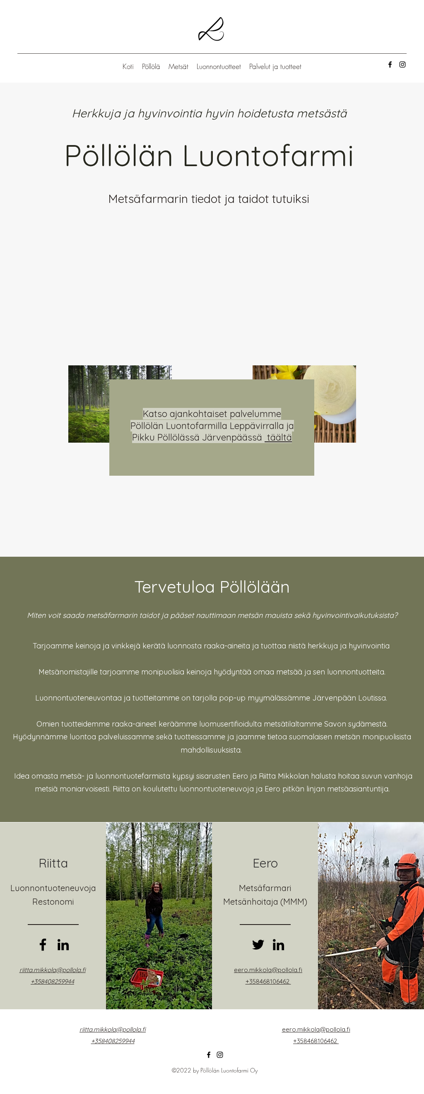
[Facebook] (43, 945)
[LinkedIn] (63, 945)
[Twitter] (258, 945)
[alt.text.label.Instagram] (402, 64)
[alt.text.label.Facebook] (390, 64)
